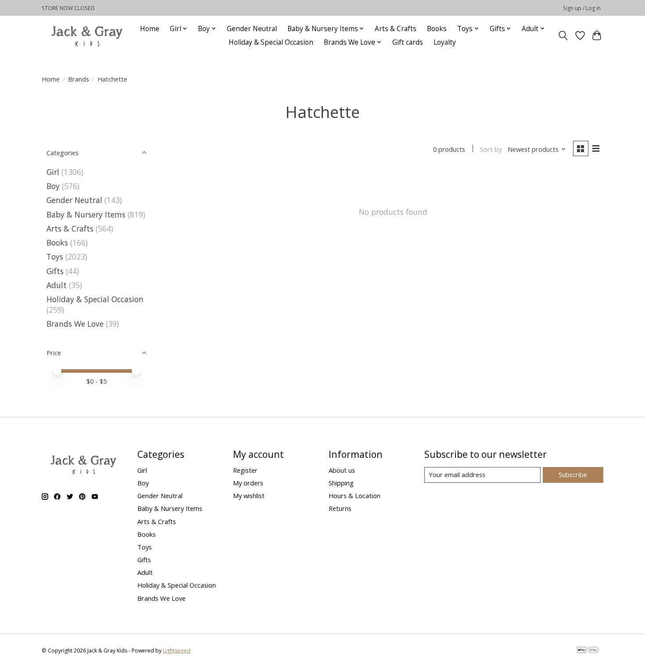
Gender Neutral (252, 28)
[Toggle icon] (563, 35)
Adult (57, 285)
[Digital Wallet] (587, 650)
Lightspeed (176, 650)
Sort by (491, 149)
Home (149, 28)
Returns (340, 508)
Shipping (341, 482)
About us (342, 470)
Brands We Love (75, 323)
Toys (55, 256)
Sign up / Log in (582, 8)
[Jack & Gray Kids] (87, 35)
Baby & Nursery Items (86, 214)
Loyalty (445, 42)
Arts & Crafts (395, 28)
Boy (53, 186)
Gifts (55, 271)
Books (437, 28)
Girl (53, 172)
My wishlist (249, 495)
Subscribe (573, 474)
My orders (248, 482)
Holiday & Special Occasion (271, 42)
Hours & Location (354, 495)
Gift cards (407, 42)
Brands (78, 79)
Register (245, 470)
